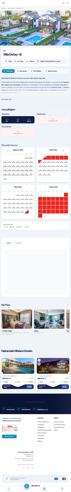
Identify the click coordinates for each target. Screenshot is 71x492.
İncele (29, 386)
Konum (9, 243)
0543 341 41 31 (29, 456)
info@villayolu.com (28, 454)
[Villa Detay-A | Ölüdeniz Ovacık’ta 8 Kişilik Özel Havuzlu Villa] (18, 366)
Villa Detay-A (6, 378)
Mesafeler (18, 243)
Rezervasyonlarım (9, 436)
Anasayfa (3, 8)
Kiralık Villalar (11, 8)
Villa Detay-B (19, 8)
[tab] (8, 71)
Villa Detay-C (41, 378)
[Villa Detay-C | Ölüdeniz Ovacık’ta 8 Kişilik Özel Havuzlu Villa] (53, 366)
